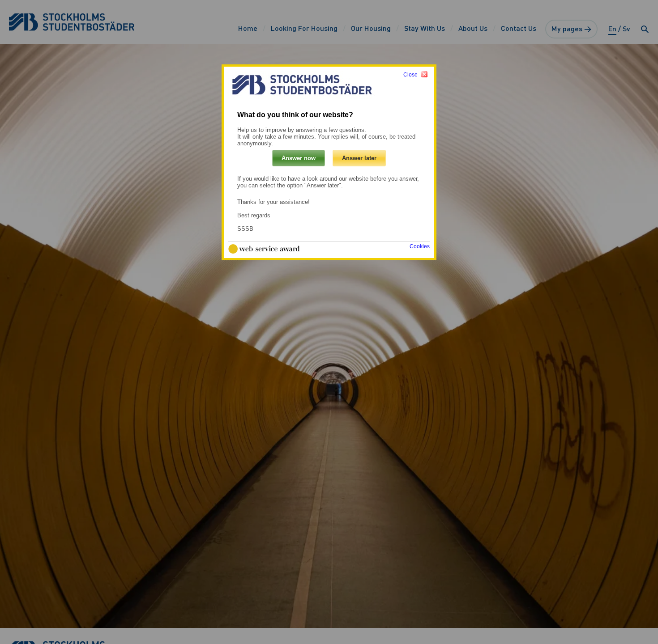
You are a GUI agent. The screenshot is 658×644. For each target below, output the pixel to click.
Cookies (420, 246)
